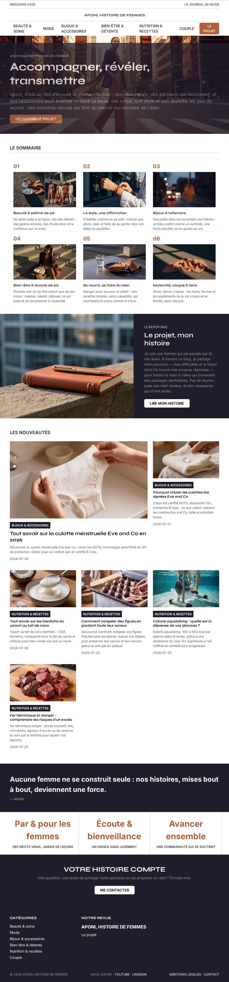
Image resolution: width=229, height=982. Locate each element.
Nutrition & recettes (150, 28)
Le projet (209, 28)
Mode (48, 28)
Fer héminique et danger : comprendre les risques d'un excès (41, 717)
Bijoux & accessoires (73, 28)
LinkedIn (139, 974)
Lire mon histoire (167, 403)
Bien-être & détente (112, 28)
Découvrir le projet (35, 119)
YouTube (121, 974)
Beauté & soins (22, 28)
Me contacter (114, 890)
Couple (187, 28)
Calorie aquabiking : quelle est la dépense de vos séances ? (182, 623)
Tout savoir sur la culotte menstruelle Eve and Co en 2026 (78, 536)
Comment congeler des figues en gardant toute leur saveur (111, 623)
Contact (211, 974)
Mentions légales (185, 974)
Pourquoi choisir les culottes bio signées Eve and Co (181, 494)
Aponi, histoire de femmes (114, 15)
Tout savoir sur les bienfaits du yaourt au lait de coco (37, 623)
